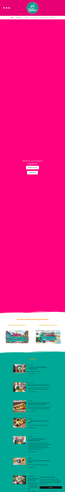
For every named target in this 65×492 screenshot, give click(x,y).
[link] (4, 8)
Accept (51, 487)
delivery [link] (52, 17)
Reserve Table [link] (44, 17)
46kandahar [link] (18, 17)
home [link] (12, 17)
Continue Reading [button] (32, 373)
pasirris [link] (26, 17)
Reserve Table (32, 167)
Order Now (32, 172)
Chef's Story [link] (34, 17)
